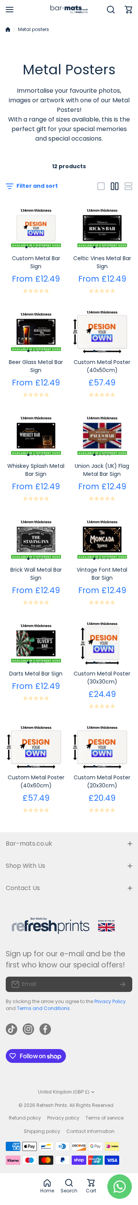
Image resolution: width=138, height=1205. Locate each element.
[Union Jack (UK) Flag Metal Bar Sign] (102, 435)
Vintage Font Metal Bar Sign (102, 574)
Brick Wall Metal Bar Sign (36, 574)
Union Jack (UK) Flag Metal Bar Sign (102, 470)
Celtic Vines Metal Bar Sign (102, 262)
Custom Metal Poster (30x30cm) (102, 677)
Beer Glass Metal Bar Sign (36, 366)
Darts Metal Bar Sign (35, 673)
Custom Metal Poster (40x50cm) (102, 366)
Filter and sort (37, 186)
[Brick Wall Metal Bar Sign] (36, 539)
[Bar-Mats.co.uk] (69, 9)
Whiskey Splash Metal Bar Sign (35, 470)
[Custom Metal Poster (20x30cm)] (102, 747)
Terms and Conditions (43, 1008)
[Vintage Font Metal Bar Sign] (102, 539)
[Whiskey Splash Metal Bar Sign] (36, 435)
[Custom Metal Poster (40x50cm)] (102, 331)
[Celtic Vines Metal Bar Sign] (102, 228)
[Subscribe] (122, 984)
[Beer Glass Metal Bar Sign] (36, 331)
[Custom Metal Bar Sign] (36, 228)
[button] (26, 247)
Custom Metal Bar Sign (36, 262)
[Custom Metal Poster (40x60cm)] (36, 747)
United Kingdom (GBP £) (63, 1092)
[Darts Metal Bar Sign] (36, 643)
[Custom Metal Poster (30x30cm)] (102, 643)
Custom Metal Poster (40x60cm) (36, 781)
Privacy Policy (110, 1001)
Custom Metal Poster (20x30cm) (102, 781)
